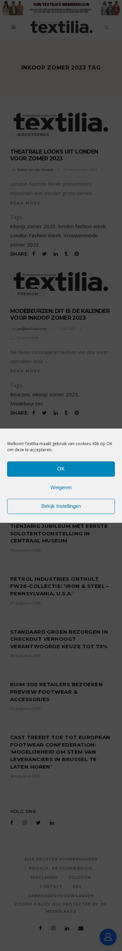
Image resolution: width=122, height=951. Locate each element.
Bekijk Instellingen (61, 506)
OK (61, 469)
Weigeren (61, 487)
